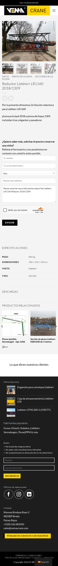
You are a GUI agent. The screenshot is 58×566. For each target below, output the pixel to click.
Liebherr (33, 268)
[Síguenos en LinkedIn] (29, 494)
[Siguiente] (51, 41)
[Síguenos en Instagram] (19, 494)
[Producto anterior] (10, 98)
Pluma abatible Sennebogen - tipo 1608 (13, 340)
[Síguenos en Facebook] (8, 494)
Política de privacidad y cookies (23, 558)
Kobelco (24, 428)
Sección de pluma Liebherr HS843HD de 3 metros (42, 340)
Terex (22, 432)
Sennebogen (10, 432)
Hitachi (15, 428)
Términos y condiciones (28, 555)
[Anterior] (6, 41)
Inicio (5, 76)
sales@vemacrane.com (16, 528)
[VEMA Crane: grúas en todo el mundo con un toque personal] (27, 10)
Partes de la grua (22, 76)
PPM (28, 432)
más (36, 432)
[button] (54, 10)
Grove (7, 428)
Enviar (9, 222)
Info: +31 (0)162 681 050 (29, 3)
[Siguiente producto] (5, 98)
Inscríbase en (12, 476)
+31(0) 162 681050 (14, 524)
